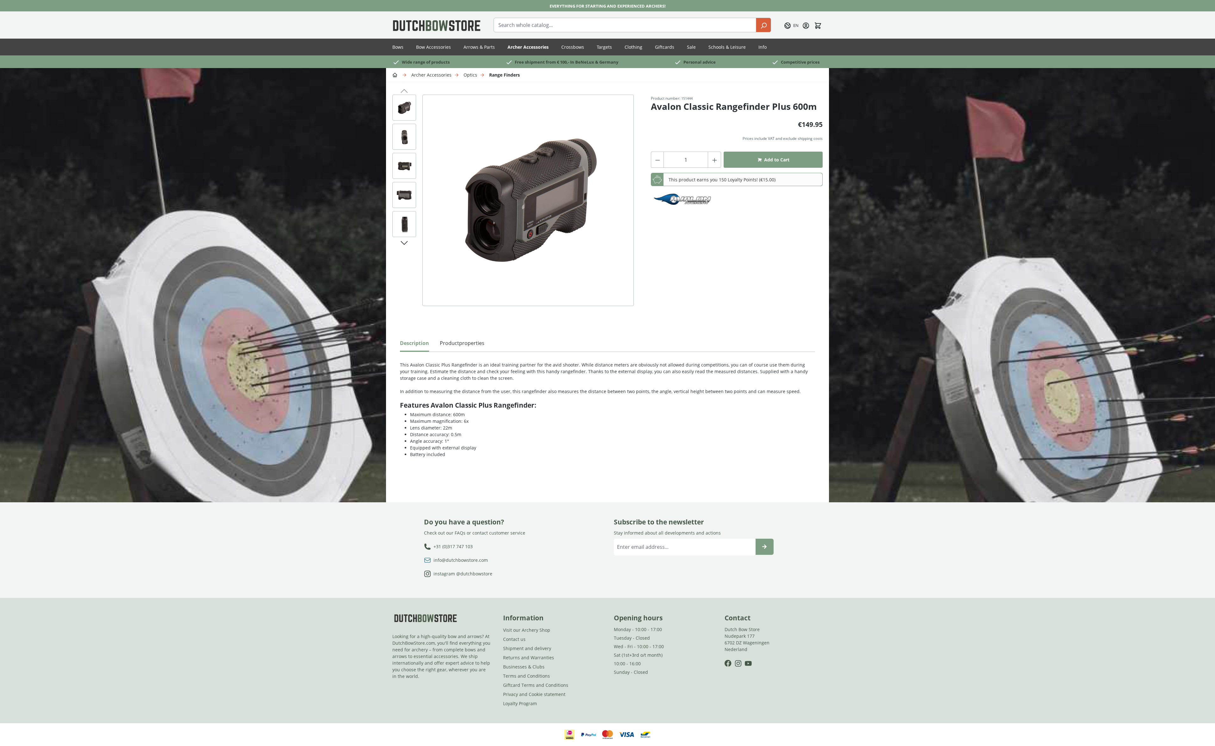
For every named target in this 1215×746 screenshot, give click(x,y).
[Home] (395, 75)
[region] (515, 207)
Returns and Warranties (528, 658)
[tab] (414, 345)
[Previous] (404, 90)
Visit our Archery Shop (526, 630)
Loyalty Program (520, 703)
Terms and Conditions (526, 676)
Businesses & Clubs (524, 667)
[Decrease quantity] (657, 160)
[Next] (404, 242)
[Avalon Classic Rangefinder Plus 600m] (528, 200)
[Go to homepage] (436, 25)
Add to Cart (776, 160)
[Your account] (806, 25)
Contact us (514, 639)
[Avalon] (682, 199)
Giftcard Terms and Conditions (535, 685)
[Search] (763, 25)
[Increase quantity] (714, 160)
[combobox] (625, 25)
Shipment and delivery (527, 648)
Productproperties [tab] (462, 343)
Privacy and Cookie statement (534, 694)
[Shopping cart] (818, 25)
